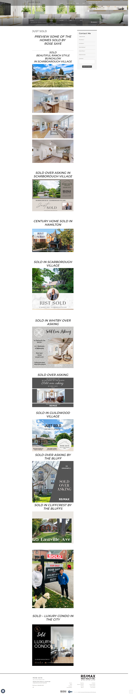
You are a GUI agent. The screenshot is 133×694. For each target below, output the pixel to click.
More (97, 3)
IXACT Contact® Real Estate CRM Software (87, 692)
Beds (71, 20)
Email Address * (82, 47)
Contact (90, 3)
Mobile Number (82, 54)
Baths (81, 20)
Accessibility (69, 687)
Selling (77, 3)
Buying (61, 3)
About (84, 3)
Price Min (51, 20)
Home (70, 683)
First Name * (81, 39)
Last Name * (81, 43)
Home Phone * (82, 50)
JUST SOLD (93, 687)
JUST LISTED (92, 685)
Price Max (61, 20)
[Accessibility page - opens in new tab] (70, 692)
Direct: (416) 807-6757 (90, 1)
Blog (71, 684)
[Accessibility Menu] (3, 691)
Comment (81, 58)
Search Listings (69, 3)
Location (31, 20)
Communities (92, 684)
